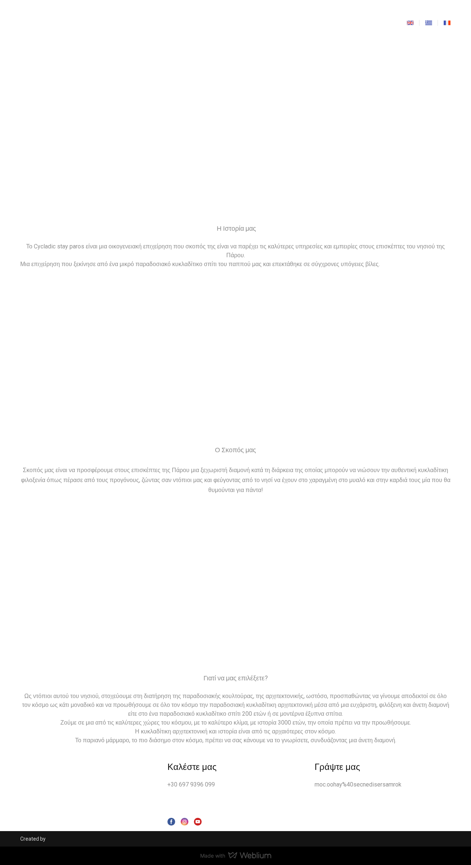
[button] (171, 822)
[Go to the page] (234, 22)
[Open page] (410, 23)
